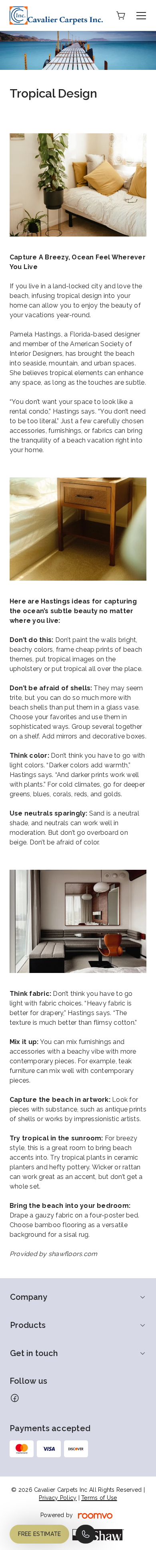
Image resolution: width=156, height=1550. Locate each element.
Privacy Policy (57, 1498)
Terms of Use (99, 1498)
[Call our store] (86, 1534)
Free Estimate (39, 1534)
